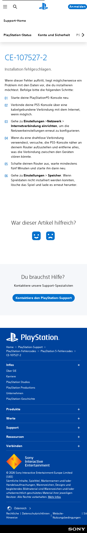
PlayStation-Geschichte (20, 399)
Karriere (11, 376)
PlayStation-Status (17, 35)
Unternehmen (14, 393)
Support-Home (15, 21)
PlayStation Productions (20, 387)
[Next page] (82, 35)
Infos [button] (10, 365)
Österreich (20, 508)
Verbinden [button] (14, 446)
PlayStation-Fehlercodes (21, 351)
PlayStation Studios (18, 382)
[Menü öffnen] (5, 6)
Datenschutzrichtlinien (36, 513)
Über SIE (11, 371)
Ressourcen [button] (15, 437)
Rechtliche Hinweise (12, 515)
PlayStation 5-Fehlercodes (57, 351)
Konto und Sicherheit (54, 35)
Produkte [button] (13, 409)
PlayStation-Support (30, 347)
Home (10, 347)
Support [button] (12, 428)
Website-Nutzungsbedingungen (67, 515)
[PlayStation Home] (43, 7)
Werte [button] (10, 418)
